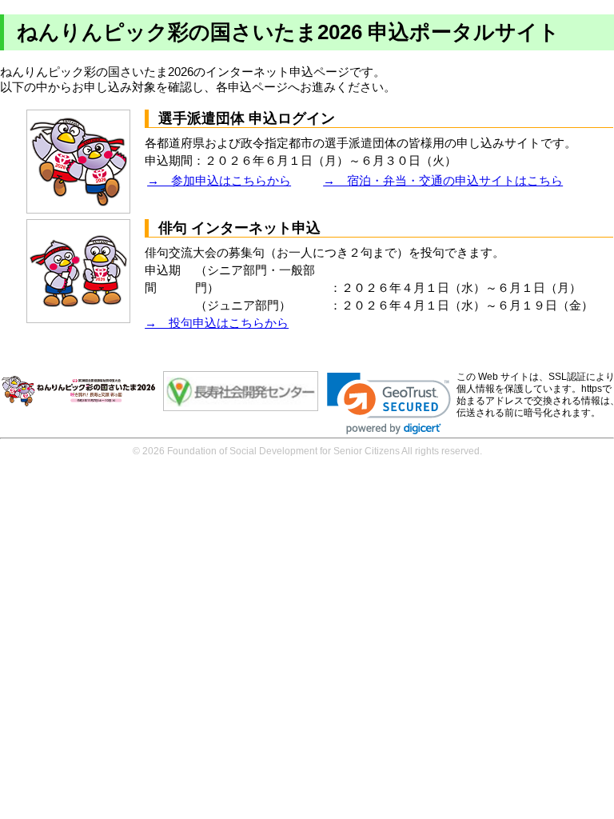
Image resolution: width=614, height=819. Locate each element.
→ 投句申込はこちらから (217, 323)
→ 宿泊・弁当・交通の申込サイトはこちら (443, 180)
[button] (389, 403)
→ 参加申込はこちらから (219, 180)
